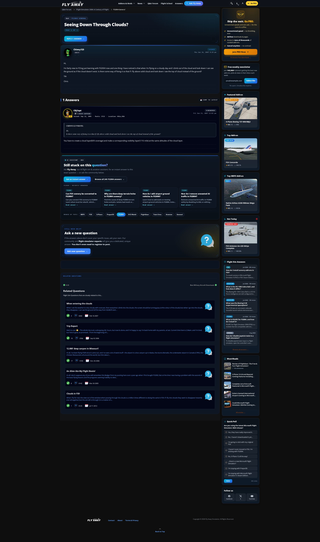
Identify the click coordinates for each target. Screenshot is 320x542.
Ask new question (77, 251)
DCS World (132, 214)
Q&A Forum (66, 9)
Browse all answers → (240, 350)
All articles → (240, 412)
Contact (111, 520)
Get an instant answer (77, 179)
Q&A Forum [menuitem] (153, 3)
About (120, 520)
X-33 (67, 285)
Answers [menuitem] (179, 3)
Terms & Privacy (131, 520)
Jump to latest (210, 100)
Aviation (169, 214)
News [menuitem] (140, 3)
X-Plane (99, 214)
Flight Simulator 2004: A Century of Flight (92, 9)
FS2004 (121, 214)
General (180, 214)
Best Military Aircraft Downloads (202, 285)
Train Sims (157, 214)
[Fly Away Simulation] (73, 3)
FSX (90, 214)
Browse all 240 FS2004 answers (109, 179)
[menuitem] (193, 3)
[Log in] (242, 3)
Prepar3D (110, 214)
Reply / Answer (74, 39)
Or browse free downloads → (240, 58)
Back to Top (160, 531)
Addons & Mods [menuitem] (125, 3)
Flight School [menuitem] (166, 3)
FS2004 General (119, 9)
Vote (228, 481)
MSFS (83, 214)
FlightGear (145, 214)
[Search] (231, 3)
